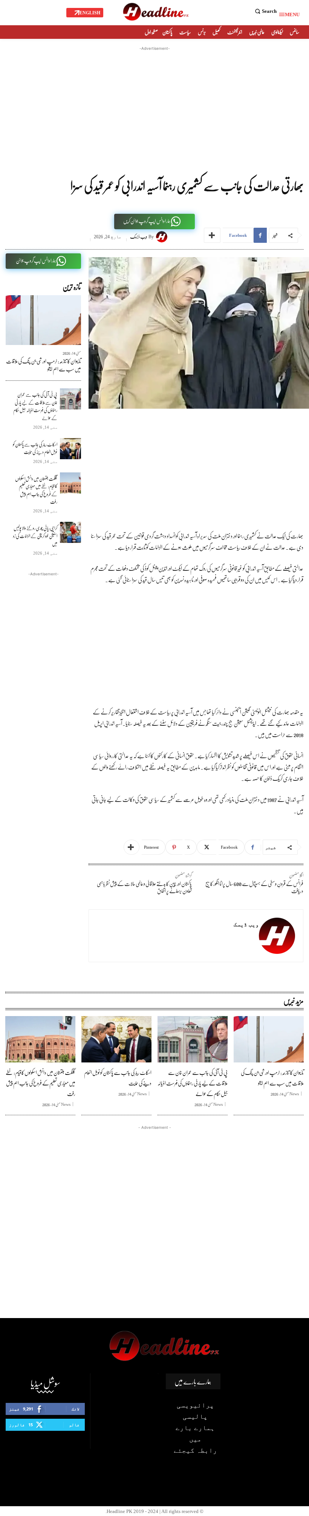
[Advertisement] (154, 105)
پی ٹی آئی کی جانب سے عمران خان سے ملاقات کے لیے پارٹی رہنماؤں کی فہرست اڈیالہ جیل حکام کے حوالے (35, 406)
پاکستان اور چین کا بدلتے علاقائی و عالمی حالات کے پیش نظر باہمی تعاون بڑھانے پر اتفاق (144, 887)
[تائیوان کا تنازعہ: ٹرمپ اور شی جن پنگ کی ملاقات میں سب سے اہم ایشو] (43, 320)
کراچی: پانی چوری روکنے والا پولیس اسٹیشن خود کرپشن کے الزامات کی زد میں (35, 536)
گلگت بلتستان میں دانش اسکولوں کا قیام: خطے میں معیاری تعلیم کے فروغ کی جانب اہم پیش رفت (36, 490)
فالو (74, 1424)
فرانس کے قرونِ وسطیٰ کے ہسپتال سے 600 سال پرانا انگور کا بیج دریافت (254, 887)
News (294, 1093)
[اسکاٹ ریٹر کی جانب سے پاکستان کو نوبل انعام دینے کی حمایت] (70, 448)
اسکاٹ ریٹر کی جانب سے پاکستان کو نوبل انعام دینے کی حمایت (35, 448)
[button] (265, 11)
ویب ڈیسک (138, 237)
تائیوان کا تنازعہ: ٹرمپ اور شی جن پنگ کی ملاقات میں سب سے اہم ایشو (43, 365)
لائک (76, 1409)
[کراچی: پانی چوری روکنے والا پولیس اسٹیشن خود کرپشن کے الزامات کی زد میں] (70, 532)
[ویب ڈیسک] (163, 236)
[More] (212, 235)
